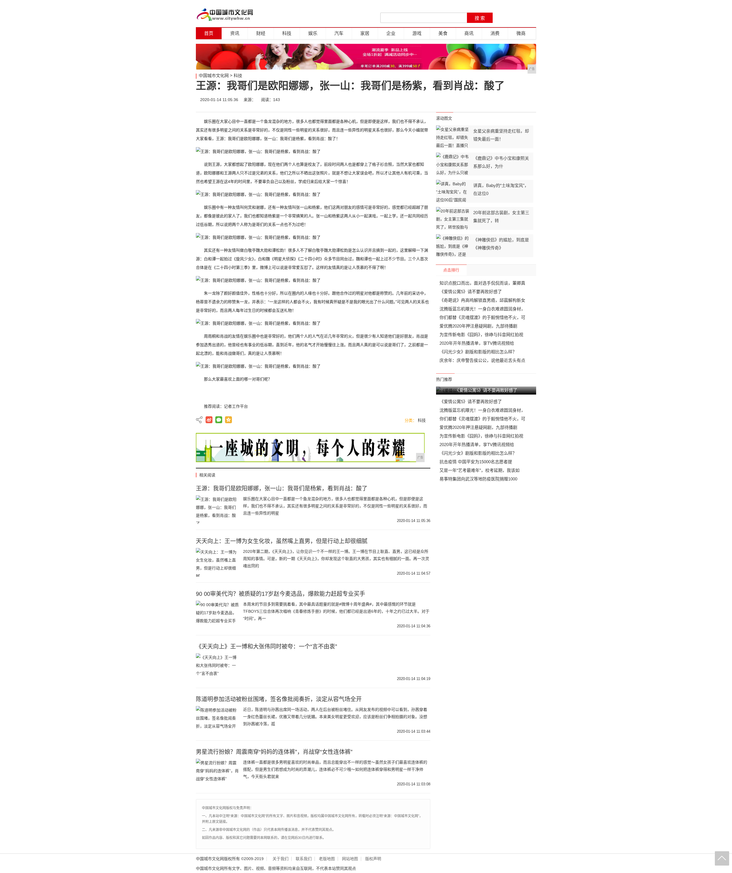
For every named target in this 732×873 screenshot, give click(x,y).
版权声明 (373, 859)
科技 (286, 33)
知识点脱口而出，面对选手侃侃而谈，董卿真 (482, 283)
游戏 (416, 33)
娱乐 (312, 33)
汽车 (338, 33)
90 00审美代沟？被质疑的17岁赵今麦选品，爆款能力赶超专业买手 (280, 594)
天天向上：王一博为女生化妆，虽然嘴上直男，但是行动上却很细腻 (281, 541)
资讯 (234, 33)
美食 (442, 33)
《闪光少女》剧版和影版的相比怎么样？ (478, 351)
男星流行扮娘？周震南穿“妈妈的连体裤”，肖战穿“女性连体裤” (274, 752)
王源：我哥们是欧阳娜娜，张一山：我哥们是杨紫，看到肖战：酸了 (281, 488)
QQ (512, 99)
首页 (208, 33)
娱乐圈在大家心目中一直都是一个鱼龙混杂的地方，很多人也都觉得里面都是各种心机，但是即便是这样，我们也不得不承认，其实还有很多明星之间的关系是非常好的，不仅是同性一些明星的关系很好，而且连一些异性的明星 (335, 505)
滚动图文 (444, 118)
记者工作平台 (236, 406)
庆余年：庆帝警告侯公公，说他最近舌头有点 (482, 360)
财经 (260, 33)
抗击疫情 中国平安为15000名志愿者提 (475, 461)
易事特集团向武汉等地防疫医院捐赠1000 (478, 478)
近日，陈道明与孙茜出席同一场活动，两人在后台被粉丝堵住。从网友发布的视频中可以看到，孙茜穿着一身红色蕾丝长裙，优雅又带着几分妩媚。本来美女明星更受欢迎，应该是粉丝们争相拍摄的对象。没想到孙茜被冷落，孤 (335, 716)
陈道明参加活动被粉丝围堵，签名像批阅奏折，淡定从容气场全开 (279, 699)
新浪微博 (209, 419)
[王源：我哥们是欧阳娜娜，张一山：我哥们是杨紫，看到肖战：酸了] (217, 509)
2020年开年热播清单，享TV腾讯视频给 (476, 343)
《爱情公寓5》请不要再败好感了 (470, 291)
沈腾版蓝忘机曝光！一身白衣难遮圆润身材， (482, 308)
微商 (521, 33)
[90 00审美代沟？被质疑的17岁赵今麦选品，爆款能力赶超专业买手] (217, 615)
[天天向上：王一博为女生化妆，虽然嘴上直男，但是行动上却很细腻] (217, 562)
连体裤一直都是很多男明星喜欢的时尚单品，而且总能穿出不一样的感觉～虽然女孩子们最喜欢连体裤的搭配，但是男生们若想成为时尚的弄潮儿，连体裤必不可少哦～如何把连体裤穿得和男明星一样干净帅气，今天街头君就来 (335, 769)
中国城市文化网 (214, 75)
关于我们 (280, 859)
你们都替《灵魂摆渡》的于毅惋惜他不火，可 (482, 317)
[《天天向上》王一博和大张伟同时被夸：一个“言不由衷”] (217, 667)
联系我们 (304, 859)
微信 (495, 99)
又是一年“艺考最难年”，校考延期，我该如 (479, 470)
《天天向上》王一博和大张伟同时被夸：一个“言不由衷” (266, 646)
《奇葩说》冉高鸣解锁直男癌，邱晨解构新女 (482, 300)
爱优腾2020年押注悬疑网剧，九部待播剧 (478, 326)
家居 (364, 33)
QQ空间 (228, 419)
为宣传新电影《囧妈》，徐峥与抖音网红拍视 (481, 334)
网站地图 (350, 859)
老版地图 (327, 859)
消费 (495, 33)
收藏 (529, 99)
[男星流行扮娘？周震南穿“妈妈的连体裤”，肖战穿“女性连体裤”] (217, 773)
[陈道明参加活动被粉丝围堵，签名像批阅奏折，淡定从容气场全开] (217, 720)
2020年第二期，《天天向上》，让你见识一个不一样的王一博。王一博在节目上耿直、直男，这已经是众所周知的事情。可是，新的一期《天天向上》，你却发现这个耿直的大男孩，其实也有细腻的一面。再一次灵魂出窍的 (336, 558)
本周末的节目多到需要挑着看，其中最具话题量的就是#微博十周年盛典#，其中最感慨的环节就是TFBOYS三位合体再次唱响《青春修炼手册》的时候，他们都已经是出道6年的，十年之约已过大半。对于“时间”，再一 (336, 611)
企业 (390, 33)
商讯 (469, 33)
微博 (478, 99)
